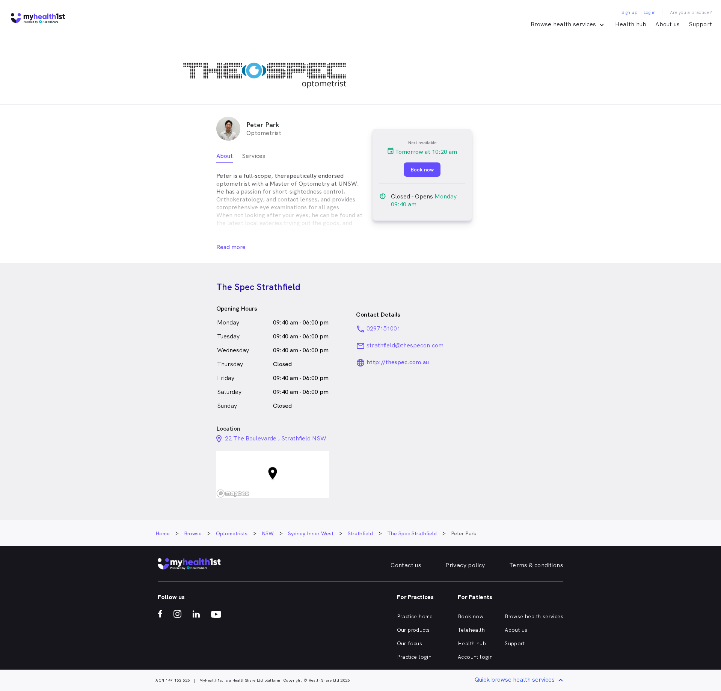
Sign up (629, 12)
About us (667, 24)
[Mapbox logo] (232, 493)
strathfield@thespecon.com (405, 345)
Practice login (414, 656)
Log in (650, 12)
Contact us (406, 565)
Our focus (409, 643)
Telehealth (471, 629)
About (224, 156)
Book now (470, 616)
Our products (413, 629)
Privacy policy (465, 565)
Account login (475, 656)
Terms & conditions (536, 565)
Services (253, 156)
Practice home (415, 616)
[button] (273, 475)
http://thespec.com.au (398, 362)
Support (700, 24)
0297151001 (383, 328)
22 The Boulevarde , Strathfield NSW (275, 438)
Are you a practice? (691, 12)
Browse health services (534, 616)
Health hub (631, 24)
